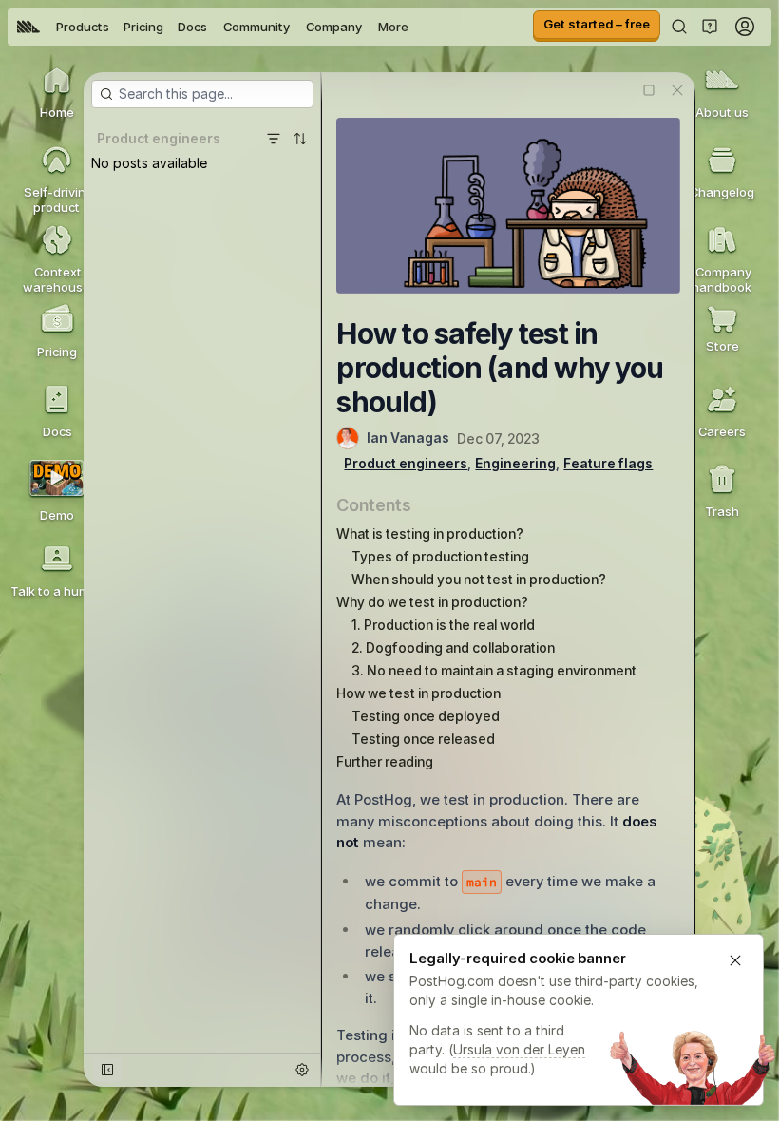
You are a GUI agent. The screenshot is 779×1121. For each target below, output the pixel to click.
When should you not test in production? (479, 579)
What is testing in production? (429, 533)
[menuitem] (29, 26)
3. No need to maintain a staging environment (494, 670)
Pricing (143, 26)
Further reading (384, 761)
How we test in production (418, 693)
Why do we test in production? (432, 602)
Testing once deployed (426, 716)
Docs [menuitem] (192, 26)
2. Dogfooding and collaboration (453, 647)
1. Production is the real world (443, 625)
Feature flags (608, 463)
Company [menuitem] (334, 26)
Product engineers (405, 463)
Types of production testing (440, 556)
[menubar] (213, 26)
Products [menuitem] (82, 26)
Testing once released (423, 739)
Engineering (515, 463)
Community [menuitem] (256, 26)
